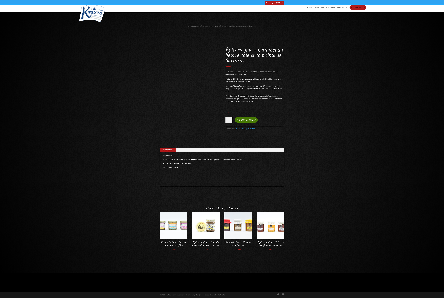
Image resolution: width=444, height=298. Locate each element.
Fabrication (319, 8)
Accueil (309, 8)
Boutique (191, 26)
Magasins (341, 8)
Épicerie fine (199, 26)
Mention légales (192, 295)
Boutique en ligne (358, 7)
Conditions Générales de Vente (212, 295)
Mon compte (270, 3)
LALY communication (175, 295)
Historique (330, 8)
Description (167, 150)
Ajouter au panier (246, 119)
